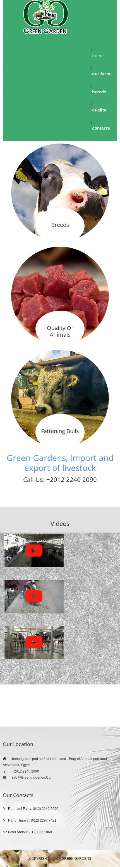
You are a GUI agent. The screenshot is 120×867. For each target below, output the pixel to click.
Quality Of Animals (60, 331)
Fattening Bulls (60, 431)
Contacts (101, 128)
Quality (99, 110)
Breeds (99, 91)
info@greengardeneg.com (32, 777)
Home (98, 55)
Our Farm (101, 73)
